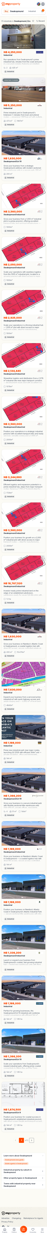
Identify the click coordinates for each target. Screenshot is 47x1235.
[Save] (33, 21)
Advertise (5, 1218)
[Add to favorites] (42, 27)
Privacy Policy (7, 1222)
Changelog (16, 1218)
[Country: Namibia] (40, 4)
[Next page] (31, 1140)
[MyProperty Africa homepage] (23, 1213)
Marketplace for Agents (33, 1218)
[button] (23, 61)
